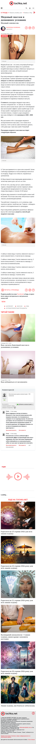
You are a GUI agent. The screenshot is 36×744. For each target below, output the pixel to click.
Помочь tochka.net (16, 13)
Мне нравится (22, 430)
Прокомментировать (11, 430)
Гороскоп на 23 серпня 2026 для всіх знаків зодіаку (16, 532)
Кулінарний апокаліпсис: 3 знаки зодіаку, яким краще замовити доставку (15, 637)
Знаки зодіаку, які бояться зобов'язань (18, 706)
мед (27, 306)
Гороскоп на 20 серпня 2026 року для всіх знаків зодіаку (17, 672)
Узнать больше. (31, 739)
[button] (30, 8)
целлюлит (9, 306)
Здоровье (4, 36)
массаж (19, 306)
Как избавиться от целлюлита (14, 382)
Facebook (20, 294)
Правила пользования (6, 736)
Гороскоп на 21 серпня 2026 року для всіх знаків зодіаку (17, 601)
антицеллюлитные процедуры (16, 308)
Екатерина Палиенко (13, 27)
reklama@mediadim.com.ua (25, 727)
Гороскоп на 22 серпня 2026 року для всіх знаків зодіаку (17, 567)
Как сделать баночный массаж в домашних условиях (15, 346)
